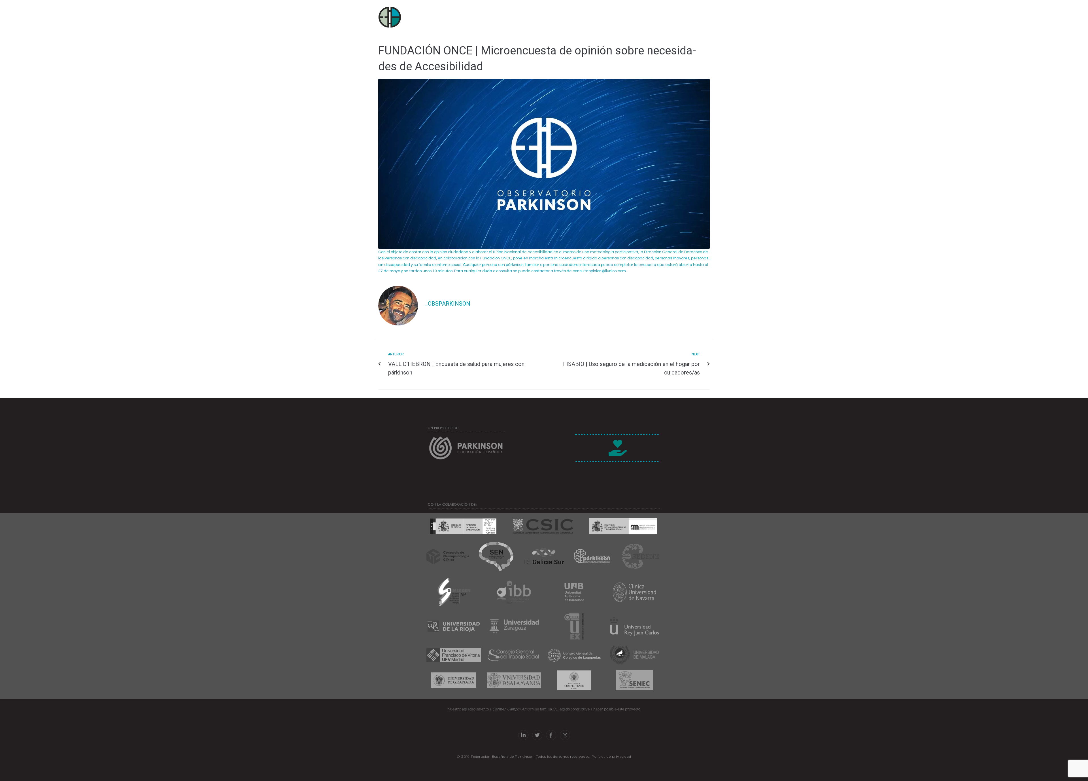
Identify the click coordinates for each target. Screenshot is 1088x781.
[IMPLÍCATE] (617, 448)
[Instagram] (565, 735)
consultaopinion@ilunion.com (599, 271)
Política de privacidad (611, 756)
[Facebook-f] (551, 735)
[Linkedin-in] (523, 735)
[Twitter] (537, 735)
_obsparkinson (447, 303)
